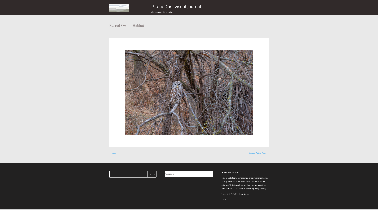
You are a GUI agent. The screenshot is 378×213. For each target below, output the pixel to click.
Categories (169, 174)
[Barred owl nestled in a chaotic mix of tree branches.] (189, 92)
